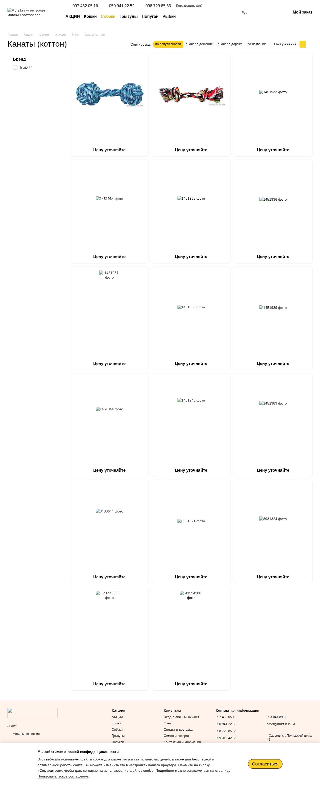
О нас (168, 723)
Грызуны (129, 16)
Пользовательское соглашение (63, 776)
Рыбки (169, 16)
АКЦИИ (73, 16)
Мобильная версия (26, 734)
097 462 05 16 (85, 6)
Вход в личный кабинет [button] (181, 717)
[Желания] (261, 13)
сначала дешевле (199, 44)
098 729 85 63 (158, 6)
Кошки (90, 16)
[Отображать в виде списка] (309, 44)
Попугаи (150, 16)
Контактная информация (182, 742)
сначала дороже (230, 44)
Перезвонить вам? (189, 6)
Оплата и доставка (178, 729)
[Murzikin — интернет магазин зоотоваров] (33, 713)
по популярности (168, 44)
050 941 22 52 (121, 6)
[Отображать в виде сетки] (303, 44)
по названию (257, 44)
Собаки (108, 16)
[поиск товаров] (185, 17)
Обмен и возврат (176, 736)
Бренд (19, 59)
